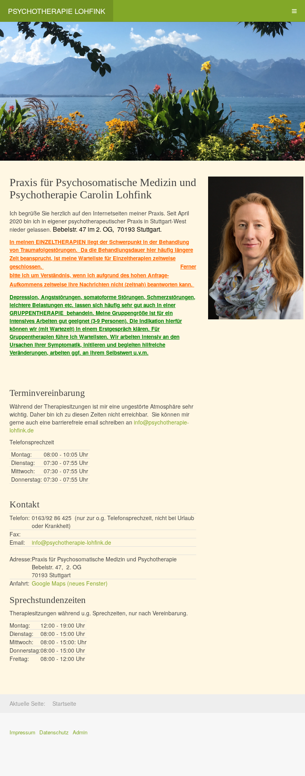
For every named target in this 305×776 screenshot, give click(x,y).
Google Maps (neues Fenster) (70, 583)
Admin (80, 732)
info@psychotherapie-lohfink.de (71, 542)
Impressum (22, 732)
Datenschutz (54, 732)
